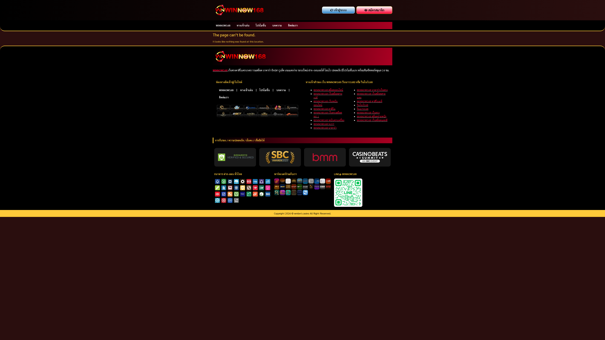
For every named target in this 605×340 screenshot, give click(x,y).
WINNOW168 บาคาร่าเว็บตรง (372, 90)
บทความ (277, 25)
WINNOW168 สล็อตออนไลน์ (328, 90)
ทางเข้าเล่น (243, 25)
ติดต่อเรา (293, 25)
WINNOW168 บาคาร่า (325, 127)
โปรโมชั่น (261, 25)
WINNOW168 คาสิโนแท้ (369, 101)
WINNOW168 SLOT (324, 124)
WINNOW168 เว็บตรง (368, 112)
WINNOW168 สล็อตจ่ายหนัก (371, 116)
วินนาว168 (362, 108)
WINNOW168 (223, 25)
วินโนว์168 (362, 105)
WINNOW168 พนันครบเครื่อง (329, 120)
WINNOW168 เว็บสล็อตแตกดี (372, 120)
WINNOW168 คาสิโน (324, 108)
